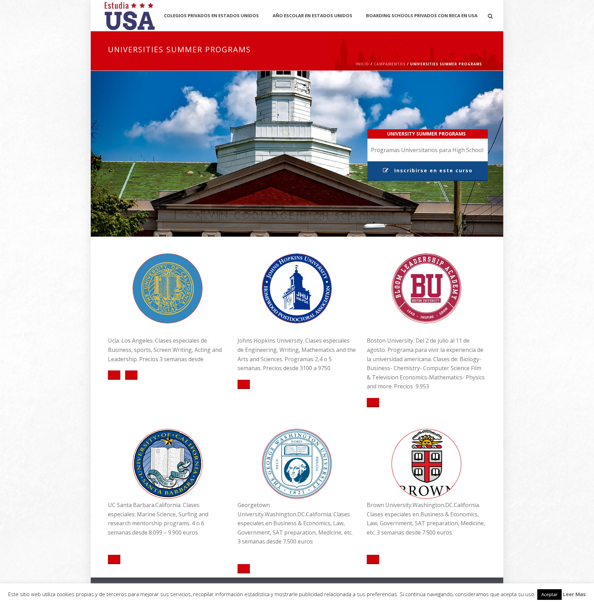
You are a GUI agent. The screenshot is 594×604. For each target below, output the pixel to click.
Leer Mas (574, 594)
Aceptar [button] (549, 594)
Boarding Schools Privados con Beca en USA (421, 15)
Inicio (362, 64)
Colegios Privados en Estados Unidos (211, 15)
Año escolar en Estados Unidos (312, 15)
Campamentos (390, 64)
